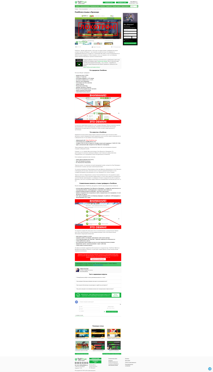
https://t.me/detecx (98, 265)
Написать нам (109, 2)
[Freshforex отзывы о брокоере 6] (98, 214)
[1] (107, 308)
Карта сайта (127, 360)
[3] (110, 308)
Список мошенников (85, 6)
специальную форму (102, 61)
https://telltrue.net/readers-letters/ (91, 67)
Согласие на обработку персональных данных (113, 364)
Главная (77, 6)
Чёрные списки (125, 6)
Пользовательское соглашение (129, 365)
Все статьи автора (84, 271)
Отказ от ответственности (130, 362)
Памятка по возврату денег (98, 259)
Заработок (108, 6)
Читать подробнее (115, 295)
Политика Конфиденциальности (113, 361)
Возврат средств (116, 6)
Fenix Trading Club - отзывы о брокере (111, 353)
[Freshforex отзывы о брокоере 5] (98, 108)
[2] (109, 308)
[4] (112, 308)
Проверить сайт (122, 2)
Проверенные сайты (95, 6)
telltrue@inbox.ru (133, 1)
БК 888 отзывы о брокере (82, 353)
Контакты (127, 358)
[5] (114, 308)
